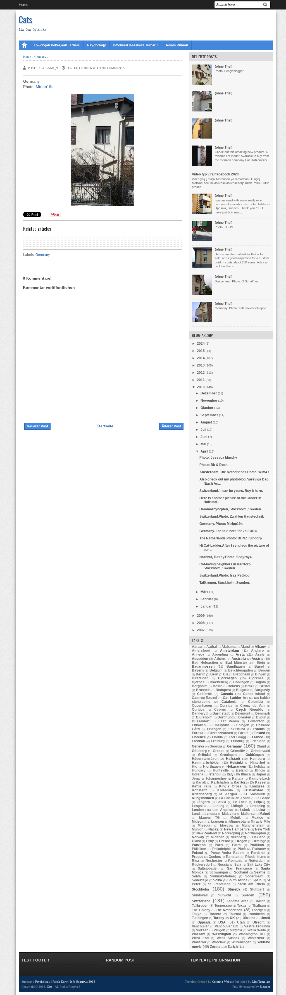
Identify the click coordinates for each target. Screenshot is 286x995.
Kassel (260, 782)
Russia (223, 865)
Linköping (257, 806)
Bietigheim (241, 674)
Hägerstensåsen (205, 759)
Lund (196, 814)
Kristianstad (253, 790)
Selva (196, 876)
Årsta (240, 654)
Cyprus (220, 709)
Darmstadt (221, 713)
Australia (239, 659)
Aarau (197, 647)
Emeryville (221, 725)
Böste (217, 686)
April (204, 451)
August (206, 422)
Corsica (226, 706)
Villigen (219, 930)
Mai (203, 444)
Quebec (215, 857)
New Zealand (206, 833)
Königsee (256, 786)
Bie (225, 674)
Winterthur (256, 938)
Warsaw (198, 934)
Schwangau (218, 872)
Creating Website (223, 981)
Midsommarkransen (208, 821)
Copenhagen (202, 706)
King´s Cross (230, 786)
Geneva (198, 746)
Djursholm (204, 717)
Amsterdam (229, 651)
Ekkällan (199, 725)
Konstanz (199, 790)
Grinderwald (260, 751)
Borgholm (200, 686)
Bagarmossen (203, 666)
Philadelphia (222, 849)
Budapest (223, 690)
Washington (221, 934)
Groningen (228, 755)
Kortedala (225, 790)
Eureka (197, 733)
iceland (241, 770)
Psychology (96, 45)
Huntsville (221, 770)
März (204, 592)
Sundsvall (200, 895)
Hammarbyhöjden (206, 763)
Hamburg (257, 759)
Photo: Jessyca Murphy (218, 458)
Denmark (262, 713)
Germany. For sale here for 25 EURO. (228, 531)
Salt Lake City (258, 865)
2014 (201, 358)
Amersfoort (201, 651)
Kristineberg (202, 794)
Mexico (257, 818)
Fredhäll (198, 741)
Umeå (265, 918)
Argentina (220, 654)
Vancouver (200, 926)
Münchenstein (253, 825)
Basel (259, 666)
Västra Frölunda (257, 926)
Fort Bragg (237, 737)
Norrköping (231, 833)
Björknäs (256, 678)
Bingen (260, 674)
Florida (217, 737)
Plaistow (259, 849)
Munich (197, 829)
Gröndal (204, 755)
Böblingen (241, 682)
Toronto (215, 914)
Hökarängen (236, 766)
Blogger (265, 986)
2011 (201, 380)
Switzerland (201, 901)
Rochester (214, 861)
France (257, 737)
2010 (201, 387)
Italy (230, 774)
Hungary (199, 770)
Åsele (259, 654)
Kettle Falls (201, 786)
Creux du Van (252, 706)
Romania (235, 861)
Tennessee (223, 906)
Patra (236, 845)
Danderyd (200, 713)
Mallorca (248, 814)
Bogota (260, 682)
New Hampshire (237, 829)
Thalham (259, 906)
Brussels (203, 690)
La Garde (263, 798)
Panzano (199, 845)
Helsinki (236, 763)
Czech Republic (249, 709)
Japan (261, 774)
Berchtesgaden (240, 670)
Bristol (264, 686)
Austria (257, 659)
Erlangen (214, 729)
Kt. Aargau (228, 794)
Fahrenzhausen (220, 733)
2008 (201, 623)
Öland (196, 841)
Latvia (221, 802)
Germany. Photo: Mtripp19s (221, 524)
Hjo (194, 766)
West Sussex (228, 938)
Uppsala (204, 922)
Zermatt (216, 947)
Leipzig (259, 802)
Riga (195, 861)
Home (23, 5)
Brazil (249, 686)
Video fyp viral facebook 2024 (215, 174)
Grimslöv (237, 751)
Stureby (234, 889)
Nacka (213, 829)
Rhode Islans (255, 857)
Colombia (255, 702)
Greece (219, 751)
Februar (207, 599)
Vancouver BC (226, 926)
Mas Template (261, 981)
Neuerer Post (37, 426)
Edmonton (256, 721)
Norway (198, 837)
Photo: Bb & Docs (213, 465)
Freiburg (218, 741)
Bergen (264, 670)
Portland (257, 853)
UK (232, 918)
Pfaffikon (257, 845)
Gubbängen (255, 755)
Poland (197, 853)
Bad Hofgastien (205, 663)
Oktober (207, 408)
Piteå (242, 849)
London (198, 810)
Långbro (203, 802)
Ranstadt (233, 857)
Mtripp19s (44, 86)
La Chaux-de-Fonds (235, 798)
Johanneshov (216, 778)
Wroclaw (218, 942)
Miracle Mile (260, 821)
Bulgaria (242, 690)
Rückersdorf (202, 865)
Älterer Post (171, 426)
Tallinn (260, 901)
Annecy (198, 654)
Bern (214, 674)
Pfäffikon (199, 849)
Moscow (226, 825)
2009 (201, 616)
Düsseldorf (200, 721)
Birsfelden (200, 678)
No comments (113, 68)
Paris (219, 845)
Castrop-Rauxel (204, 698)
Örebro (224, 841)
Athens (220, 659)
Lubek (245, 810)
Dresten (244, 717)
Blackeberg (219, 682)
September (209, 415)
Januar (206, 606)
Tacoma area (238, 901)
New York (262, 829)
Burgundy (262, 690)
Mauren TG (209, 818)
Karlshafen (220, 782)
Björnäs (198, 682)
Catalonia (229, 702)
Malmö (264, 814)
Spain (256, 880)
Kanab (201, 782)
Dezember (209, 393)
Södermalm (254, 876)
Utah (241, 922)
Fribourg (237, 741)
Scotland (241, 872)
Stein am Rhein (251, 884)
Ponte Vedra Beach (227, 853)
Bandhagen (236, 666)
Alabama (228, 647)
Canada (227, 694)
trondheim (257, 914)
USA (222, 922)
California (205, 694)
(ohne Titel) (223, 66)
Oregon (241, 841)
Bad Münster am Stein (245, 663)
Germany (40, 56)
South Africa (237, 880)
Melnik (235, 818)
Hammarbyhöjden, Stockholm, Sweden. (230, 509)
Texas (242, 906)
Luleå (260, 810)
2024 (201, 344)
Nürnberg (238, 837)
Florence (199, 737)
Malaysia (229, 814)
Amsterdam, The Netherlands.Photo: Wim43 (234, 472)
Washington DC (252, 934)
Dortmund (225, 717)
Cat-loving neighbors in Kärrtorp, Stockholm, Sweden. (225, 566)
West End (200, 938)
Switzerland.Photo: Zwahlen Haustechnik (231, 516)
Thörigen (259, 910)
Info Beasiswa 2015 (82, 981)
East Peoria (228, 721)
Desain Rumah (176, 45)
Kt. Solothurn (254, 794)
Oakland (258, 837)
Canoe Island (254, 694)
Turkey (218, 918)
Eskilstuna (236, 729)
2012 (201, 373)
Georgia (215, 746)
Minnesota (237, 821)
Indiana (197, 774)
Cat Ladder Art (235, 698)
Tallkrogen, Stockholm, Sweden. (224, 583)
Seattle (259, 872)
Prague (197, 857)
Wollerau (199, 942)
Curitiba (198, 709)
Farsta (243, 733)
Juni (204, 437)
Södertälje (200, 880)
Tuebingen (200, 918)
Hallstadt (233, 759)
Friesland (258, 741)
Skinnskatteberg (223, 876)
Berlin (200, 674)
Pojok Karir (60, 981)
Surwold (224, 895)
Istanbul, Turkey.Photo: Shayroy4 (225, 557)
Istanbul (215, 774)
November (209, 401)
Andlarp (257, 651)
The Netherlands (229, 910)
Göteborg (199, 751)
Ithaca (246, 774)
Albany (260, 647)
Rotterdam (257, 861)
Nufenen (217, 837)
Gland (261, 746)
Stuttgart (257, 889)
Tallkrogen (200, 906)
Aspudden (200, 659)
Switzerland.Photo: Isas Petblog (224, 575)
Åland (245, 647)
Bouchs (234, 686)
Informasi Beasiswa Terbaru (135, 45)
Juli (203, 430)
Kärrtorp (240, 782)
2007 (201, 630)
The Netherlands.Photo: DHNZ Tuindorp (230, 538)
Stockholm (200, 889)
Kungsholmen (203, 798)
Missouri (204, 825)
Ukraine (249, 918)
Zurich (233, 947)
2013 (201, 365)
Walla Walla (256, 930)
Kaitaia (237, 778)
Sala (237, 865)
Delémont (242, 713)
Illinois (260, 770)
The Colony (201, 910)
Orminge (259, 841)
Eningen (242, 725)
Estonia (259, 729)
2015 (201, 351)
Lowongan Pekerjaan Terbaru (57, 45)
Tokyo (196, 914)
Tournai (235, 914)
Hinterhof (257, 763)
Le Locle (240, 802)
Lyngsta (210, 814)
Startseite (105, 426)
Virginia (236, 930)
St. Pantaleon (219, 884)
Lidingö (237, 806)
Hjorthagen (212, 766)
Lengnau (199, 806)
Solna (217, 880)
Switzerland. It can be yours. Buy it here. (231, 491)
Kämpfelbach (259, 778)
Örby (210, 841)
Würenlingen (241, 942)
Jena (196, 778)
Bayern (198, 670)
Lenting (218, 806)
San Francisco (239, 868)
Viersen (202, 930)
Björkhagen (227, 678)
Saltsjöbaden (208, 868)
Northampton (255, 833)
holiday (260, 766)
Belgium (216, 670)
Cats (25, 19)
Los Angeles (223, 810)
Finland (259, 733)
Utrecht (258, 922)
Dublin (261, 717)
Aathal (211, 647)
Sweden (248, 895)
